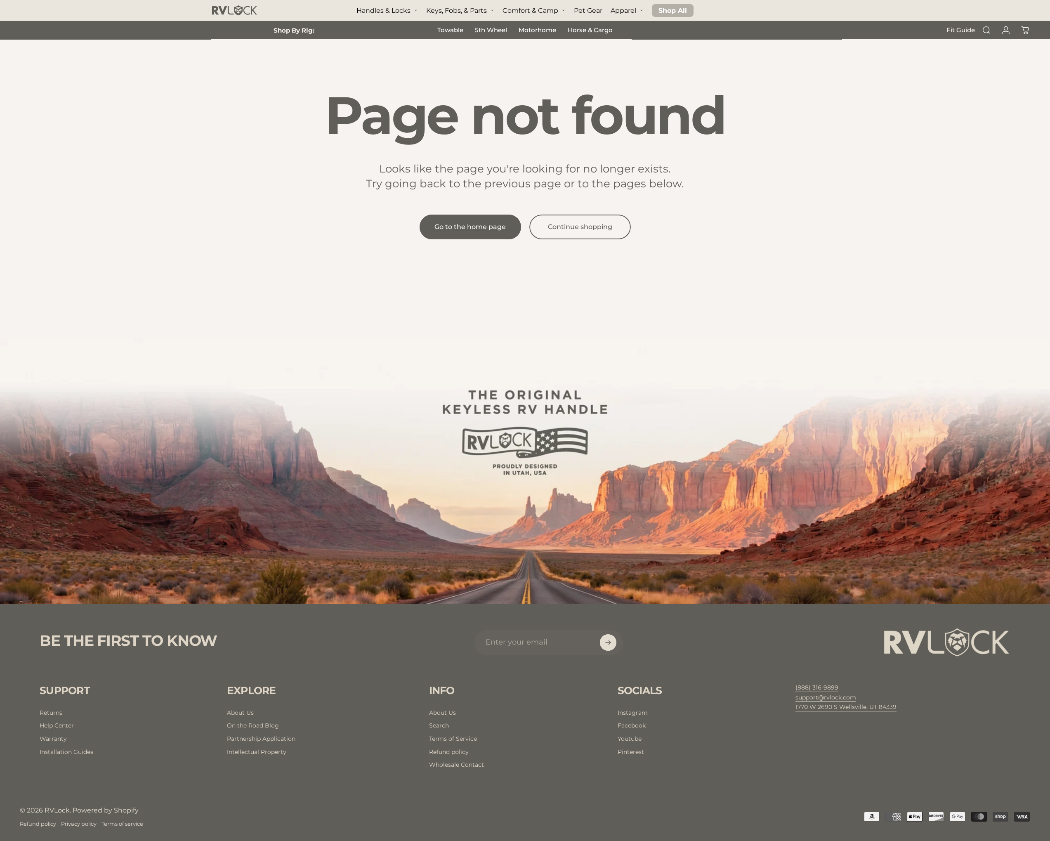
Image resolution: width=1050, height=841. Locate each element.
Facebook (632, 725)
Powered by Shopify (106, 810)
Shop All (672, 10)
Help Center (57, 725)
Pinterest (631, 752)
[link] (846, 707)
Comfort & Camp (530, 10)
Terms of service (122, 824)
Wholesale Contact (456, 764)
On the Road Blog (253, 725)
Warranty (53, 738)
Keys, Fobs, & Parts (456, 10)
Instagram (633, 712)
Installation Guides (66, 752)
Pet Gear (588, 10)
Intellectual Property (256, 752)
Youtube (630, 738)
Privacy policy (79, 824)
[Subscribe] (608, 642)
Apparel (623, 10)
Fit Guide (960, 30)
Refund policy (449, 752)
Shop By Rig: (294, 30)
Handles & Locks (383, 10)
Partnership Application (261, 738)
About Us (240, 712)
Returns (51, 712)
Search (439, 725)
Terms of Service (453, 738)
